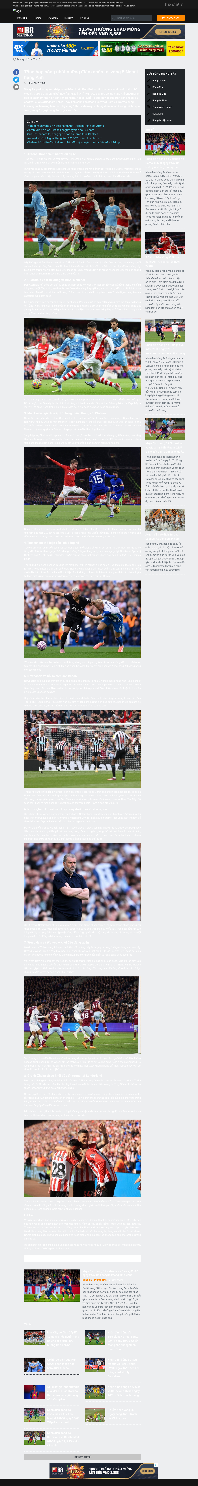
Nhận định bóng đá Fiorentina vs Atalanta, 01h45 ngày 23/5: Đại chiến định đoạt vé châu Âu (164, 447)
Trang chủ (22, 18)
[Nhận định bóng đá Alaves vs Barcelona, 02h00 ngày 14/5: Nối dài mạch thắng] (95, 1391)
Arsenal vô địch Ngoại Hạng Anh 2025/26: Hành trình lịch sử (64, 138)
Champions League (162, 107)
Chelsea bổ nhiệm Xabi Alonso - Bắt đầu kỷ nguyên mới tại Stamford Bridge (74, 142)
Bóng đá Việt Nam (162, 120)
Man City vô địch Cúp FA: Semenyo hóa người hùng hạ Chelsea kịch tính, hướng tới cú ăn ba (63, 1339)
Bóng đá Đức (159, 93)
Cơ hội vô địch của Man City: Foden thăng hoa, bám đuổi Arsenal (61, 1364)
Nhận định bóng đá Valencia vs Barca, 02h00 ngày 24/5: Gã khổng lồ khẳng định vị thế (110, 1273)
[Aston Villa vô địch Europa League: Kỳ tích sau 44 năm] (165, 519)
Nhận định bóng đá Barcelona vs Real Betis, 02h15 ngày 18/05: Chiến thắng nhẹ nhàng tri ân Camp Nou (123, 1341)
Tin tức (37, 18)
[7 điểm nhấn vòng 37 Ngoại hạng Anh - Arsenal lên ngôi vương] (165, 242)
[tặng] (142, 48)
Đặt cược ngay (170, 18)
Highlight (69, 18)
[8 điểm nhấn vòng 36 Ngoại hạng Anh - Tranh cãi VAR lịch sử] (95, 1414)
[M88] (104, 1471)
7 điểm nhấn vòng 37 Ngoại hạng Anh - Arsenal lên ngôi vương (65, 125)
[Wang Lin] (55, 48)
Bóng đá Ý (158, 87)
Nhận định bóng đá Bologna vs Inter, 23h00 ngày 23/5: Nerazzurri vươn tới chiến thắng (165, 349)
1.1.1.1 (85, 3)
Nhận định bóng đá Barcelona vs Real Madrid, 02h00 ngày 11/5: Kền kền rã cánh (63, 1439)
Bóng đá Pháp (160, 100)
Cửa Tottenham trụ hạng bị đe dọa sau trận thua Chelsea (62, 134)
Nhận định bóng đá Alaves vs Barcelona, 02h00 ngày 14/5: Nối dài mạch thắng (124, 1391)
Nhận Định (53, 18)
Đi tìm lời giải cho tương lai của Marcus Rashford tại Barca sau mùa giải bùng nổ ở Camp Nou (63, 1393)
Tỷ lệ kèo (84, 18)
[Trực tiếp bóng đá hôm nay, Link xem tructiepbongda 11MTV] (17, 11)
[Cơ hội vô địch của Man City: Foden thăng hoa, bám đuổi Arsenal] (34, 1364)
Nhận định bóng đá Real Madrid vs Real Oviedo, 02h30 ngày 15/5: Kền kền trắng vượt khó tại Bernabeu (124, 1368)
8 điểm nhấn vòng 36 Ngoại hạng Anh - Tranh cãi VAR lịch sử (122, 1414)
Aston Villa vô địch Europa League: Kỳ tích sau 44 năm (60, 130)
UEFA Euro (158, 113)
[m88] (99, 31)
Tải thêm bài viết (82, 1456)
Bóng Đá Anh (159, 80)
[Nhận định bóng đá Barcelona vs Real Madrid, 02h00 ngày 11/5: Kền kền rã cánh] (34, 1437)
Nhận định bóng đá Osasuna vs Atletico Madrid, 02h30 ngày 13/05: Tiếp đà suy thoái (63, 1416)
